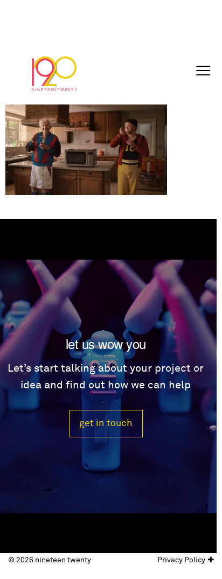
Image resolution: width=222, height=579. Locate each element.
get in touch (106, 423)
